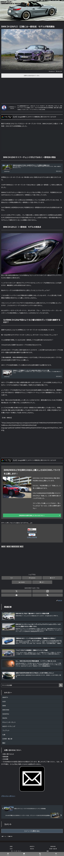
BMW (4, 546)
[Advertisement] (32, 90)
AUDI (11, 848)
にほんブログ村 (32, 537)
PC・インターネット (16, 851)
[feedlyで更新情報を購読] (16, 595)
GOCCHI (12, 108)
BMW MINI (52, 846)
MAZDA (32, 848)
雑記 (48, 851)
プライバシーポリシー (8, 796)
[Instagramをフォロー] (47, 591)
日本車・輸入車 (53, 848)
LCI (22, 546)
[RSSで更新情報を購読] (47, 595)
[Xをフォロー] (16, 591)
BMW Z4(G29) (16, 546)
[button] (42, 582)
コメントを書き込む (32, 831)
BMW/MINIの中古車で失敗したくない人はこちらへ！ (32, 515)
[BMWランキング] (32, 529)
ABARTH (32, 846)
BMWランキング (32, 532)
